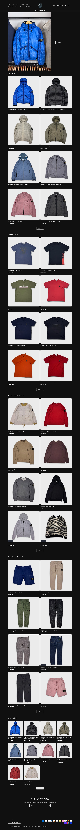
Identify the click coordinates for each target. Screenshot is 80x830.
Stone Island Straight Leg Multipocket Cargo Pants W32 (19, 705)
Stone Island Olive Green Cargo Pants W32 (16, 630)
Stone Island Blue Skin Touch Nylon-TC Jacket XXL (18, 184)
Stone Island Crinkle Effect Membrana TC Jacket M (18, 146)
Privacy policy (31, 826)
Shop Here (59, 42)
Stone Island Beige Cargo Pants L (47, 592)
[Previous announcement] (8, 11)
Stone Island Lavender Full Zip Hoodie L (16, 543)
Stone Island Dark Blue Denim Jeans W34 (48, 667)
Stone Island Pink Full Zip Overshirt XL (15, 221)
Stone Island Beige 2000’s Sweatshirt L (15, 469)
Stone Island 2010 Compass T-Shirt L (15, 270)
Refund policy (25, 826)
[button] (17, 4)
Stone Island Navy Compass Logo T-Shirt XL (16, 345)
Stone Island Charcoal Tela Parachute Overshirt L (50, 221)
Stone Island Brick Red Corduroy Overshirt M (14, 782)
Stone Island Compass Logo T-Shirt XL (48, 307)
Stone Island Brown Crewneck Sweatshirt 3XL (49, 469)
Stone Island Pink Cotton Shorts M (47, 705)
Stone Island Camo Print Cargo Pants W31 (16, 667)
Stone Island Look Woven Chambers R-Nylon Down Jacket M (52, 109)
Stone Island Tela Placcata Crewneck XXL (16, 431)
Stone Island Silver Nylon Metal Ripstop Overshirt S (50, 184)
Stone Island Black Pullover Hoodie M (47, 506)
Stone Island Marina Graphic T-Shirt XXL (48, 345)
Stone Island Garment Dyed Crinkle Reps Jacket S (50, 146)
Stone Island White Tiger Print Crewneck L (48, 543)
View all (40, 228)
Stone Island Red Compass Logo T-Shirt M (48, 382)
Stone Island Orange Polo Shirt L (14, 382)
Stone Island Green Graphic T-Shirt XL (15, 307)
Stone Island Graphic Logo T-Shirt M (47, 270)
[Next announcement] (72, 11)
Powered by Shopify (18, 826)
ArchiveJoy (13, 826)
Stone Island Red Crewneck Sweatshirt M (48, 431)
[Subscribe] (49, 805)
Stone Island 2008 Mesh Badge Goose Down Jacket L (18, 109)
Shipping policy (44, 826)
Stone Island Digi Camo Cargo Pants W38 (48, 630)
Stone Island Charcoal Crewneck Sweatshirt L (17, 506)
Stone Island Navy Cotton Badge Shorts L (16, 592)
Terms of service (38, 826)
